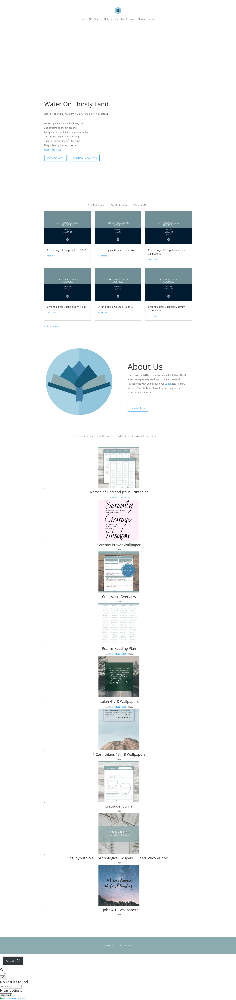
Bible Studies (95, 19)
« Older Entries (51, 326)
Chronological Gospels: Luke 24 (116, 250)
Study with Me (140, 205)
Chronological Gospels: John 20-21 (66, 250)
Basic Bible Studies (96, 205)
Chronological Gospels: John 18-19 (66, 306)
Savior (168, 383)
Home (83, 19)
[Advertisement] (118, 47)
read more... (52, 255)
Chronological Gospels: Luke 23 (116, 306)
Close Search (6, 995)
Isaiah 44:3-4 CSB (52, 149)
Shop (140, 19)
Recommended (139, 436)
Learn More (138, 408)
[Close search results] (2, 977)
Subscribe (11, 961)
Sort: (2, 986)
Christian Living (111, 19)
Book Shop (121, 436)
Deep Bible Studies (119, 205)
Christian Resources (84, 158)
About (151, 19)
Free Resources (128, 19)
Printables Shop (104, 436)
